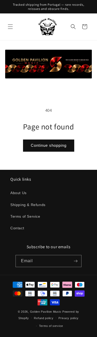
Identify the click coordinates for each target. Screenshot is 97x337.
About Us (18, 193)
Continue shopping (48, 145)
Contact (17, 228)
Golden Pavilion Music (46, 311)
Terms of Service (25, 216)
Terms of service (51, 325)
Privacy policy (68, 318)
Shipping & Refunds (28, 205)
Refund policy (43, 318)
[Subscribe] (75, 261)
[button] (10, 26)
